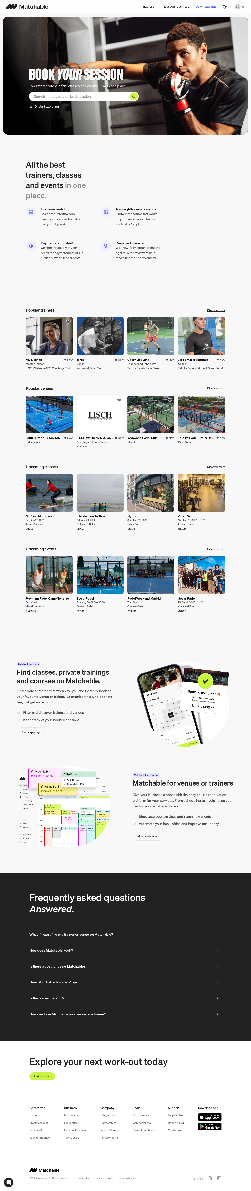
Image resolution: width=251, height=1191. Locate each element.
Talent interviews (143, 1130)
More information (147, 836)
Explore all (35, 1130)
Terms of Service (104, 1177)
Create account (38, 1123)
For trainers (71, 1115)
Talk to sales (71, 1137)
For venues (71, 1123)
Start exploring (31, 732)
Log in (33, 1115)
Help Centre (175, 1115)
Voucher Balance (39, 1137)
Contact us (174, 1130)
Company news (142, 1123)
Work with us (108, 1130)
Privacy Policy (82, 1177)
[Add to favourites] (68, 321)
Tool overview (141, 1115)
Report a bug (176, 1123)
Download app (206, 7)
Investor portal (109, 1137)
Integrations (108, 1115)
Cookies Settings (128, 1177)
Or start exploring (47, 106)
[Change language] (224, 6)
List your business (176, 7)
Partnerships (108, 1123)
